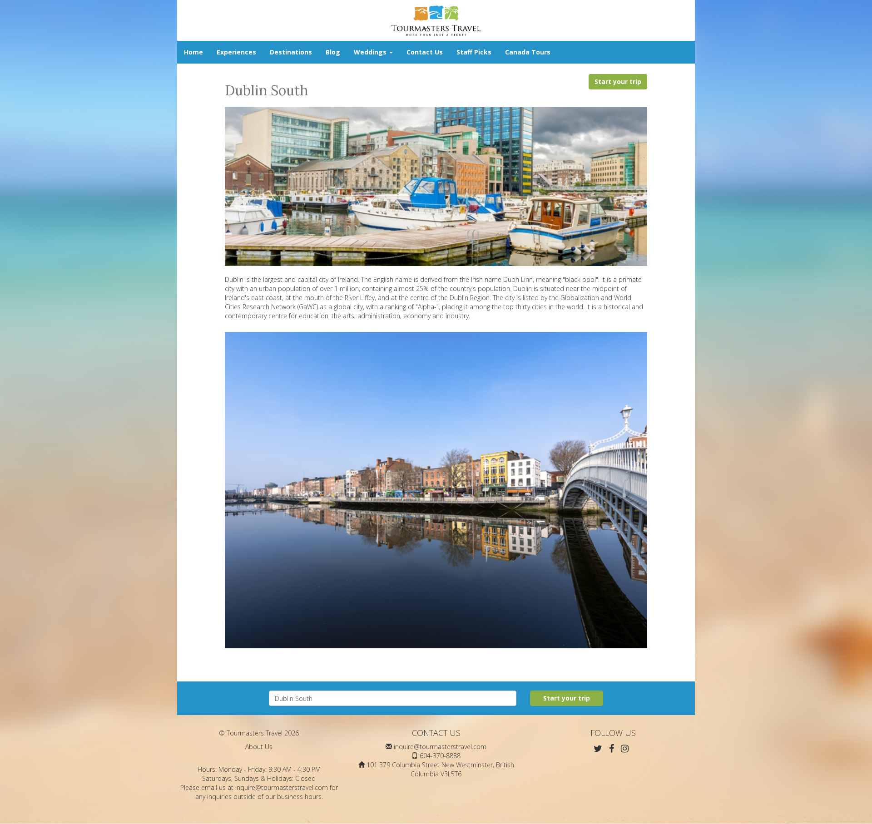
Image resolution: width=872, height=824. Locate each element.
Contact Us (424, 52)
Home (193, 52)
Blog (333, 52)
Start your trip (618, 81)
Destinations (291, 52)
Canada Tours (527, 52)
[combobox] (392, 698)
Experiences (236, 52)
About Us (258, 746)
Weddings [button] (371, 52)
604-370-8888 (440, 755)
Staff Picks (473, 52)
